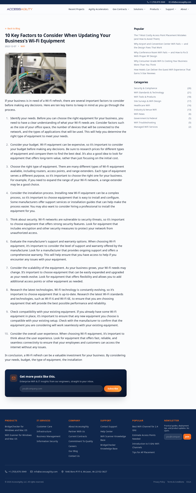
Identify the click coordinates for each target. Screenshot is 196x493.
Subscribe (113, 388)
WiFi (23, 46)
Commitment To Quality (81, 441)
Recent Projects (76, 9)
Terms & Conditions (175, 482)
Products (154, 9)
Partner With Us (77, 431)
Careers (73, 446)
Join (187, 436)
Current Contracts (78, 436)
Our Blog (73, 451)
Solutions (138, 9)
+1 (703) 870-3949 (157, 2)
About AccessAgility (79, 426)
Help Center (106, 431)
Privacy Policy (159, 482)
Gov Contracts (120, 9)
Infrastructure (44, 431)
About (184, 9)
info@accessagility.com (181, 2)
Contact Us (74, 455)
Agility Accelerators (98, 9)
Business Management (48, 436)
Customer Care (44, 426)
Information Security (47, 441)
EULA (189, 482)
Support (170, 9)
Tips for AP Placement (143, 452)
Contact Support (108, 426)
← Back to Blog (12, 28)
